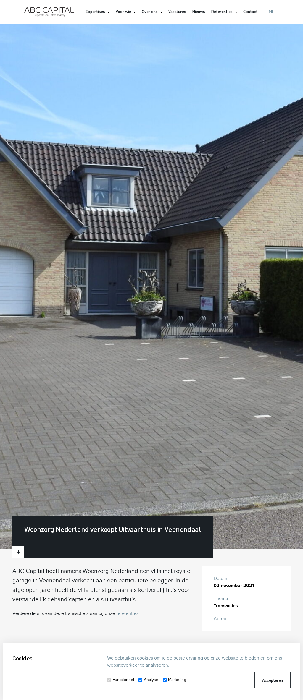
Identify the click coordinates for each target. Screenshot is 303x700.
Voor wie (124, 11)
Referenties (222, 11)
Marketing (177, 680)
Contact (250, 11)
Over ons (150, 11)
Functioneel (123, 680)
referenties (127, 613)
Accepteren (272, 680)
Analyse (151, 680)
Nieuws (198, 11)
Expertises (96, 11)
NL (271, 11)
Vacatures (177, 11)
